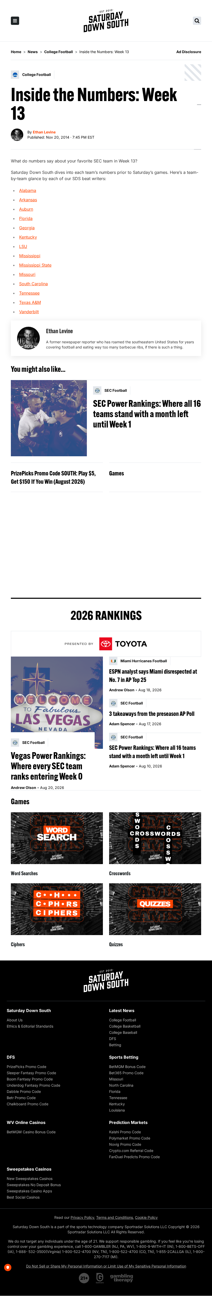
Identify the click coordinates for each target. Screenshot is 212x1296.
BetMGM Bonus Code (127, 1066)
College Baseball (123, 1032)
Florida (26, 218)
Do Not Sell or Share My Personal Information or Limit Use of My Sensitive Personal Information (106, 1266)
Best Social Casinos (23, 1197)
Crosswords (120, 873)
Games (116, 473)
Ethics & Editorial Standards (30, 1026)
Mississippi (29, 255)
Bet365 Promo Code (126, 1073)
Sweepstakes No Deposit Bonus (34, 1185)
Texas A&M (30, 302)
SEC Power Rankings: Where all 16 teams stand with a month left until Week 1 (147, 413)
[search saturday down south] (197, 21)
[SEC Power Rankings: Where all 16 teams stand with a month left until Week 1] (49, 418)
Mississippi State (35, 265)
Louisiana (117, 1110)
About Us (14, 1020)
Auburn (26, 209)
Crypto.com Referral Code (131, 1150)
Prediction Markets (128, 1122)
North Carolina (121, 1085)
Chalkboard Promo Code (27, 1104)
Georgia (27, 227)
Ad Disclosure (188, 51)
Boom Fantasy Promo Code (30, 1079)
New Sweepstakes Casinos (29, 1178)
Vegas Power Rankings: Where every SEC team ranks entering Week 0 (48, 765)
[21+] (84, 1278)
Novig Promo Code (125, 1144)
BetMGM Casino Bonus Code (31, 1132)
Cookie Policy (146, 1217)
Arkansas (28, 199)
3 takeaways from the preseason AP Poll (151, 713)
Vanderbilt (29, 311)
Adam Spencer (122, 724)
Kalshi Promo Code (125, 1132)
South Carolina (33, 283)
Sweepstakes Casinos (29, 1169)
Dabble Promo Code (24, 1091)
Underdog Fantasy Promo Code (33, 1085)
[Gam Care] (100, 1278)
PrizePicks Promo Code (26, 1066)
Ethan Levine (44, 132)
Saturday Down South (29, 1010)
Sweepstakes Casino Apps (29, 1191)
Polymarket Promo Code (129, 1138)
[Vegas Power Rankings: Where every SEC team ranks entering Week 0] (57, 703)
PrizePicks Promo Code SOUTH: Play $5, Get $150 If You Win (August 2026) (53, 477)
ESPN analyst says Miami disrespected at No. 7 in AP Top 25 (153, 675)
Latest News (121, 1010)
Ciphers (18, 944)
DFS (112, 1038)
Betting (115, 1045)
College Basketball (124, 1026)
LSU (23, 246)
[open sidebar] (15, 21)
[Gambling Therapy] (121, 1278)
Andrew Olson (23, 787)
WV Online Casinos (26, 1122)
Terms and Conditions (114, 1217)
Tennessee (29, 293)
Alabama (27, 190)
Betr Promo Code (21, 1097)
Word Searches (24, 873)
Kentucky (28, 237)
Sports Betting (123, 1057)
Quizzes (116, 944)
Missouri (27, 274)
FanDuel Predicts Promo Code (134, 1157)
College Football (122, 1020)
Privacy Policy (82, 1217)
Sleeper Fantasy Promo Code (31, 1073)
